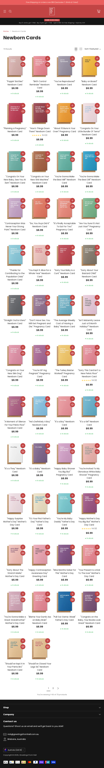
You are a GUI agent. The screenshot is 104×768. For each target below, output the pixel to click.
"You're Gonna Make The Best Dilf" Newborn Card (89, 179)
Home (6, 31)
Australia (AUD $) (15, 750)
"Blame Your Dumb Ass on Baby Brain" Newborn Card (39, 620)
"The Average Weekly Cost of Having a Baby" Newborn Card (64, 323)
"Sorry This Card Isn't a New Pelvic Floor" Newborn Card (89, 373)
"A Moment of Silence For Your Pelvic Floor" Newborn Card (15, 424)
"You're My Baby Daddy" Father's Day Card (64, 521)
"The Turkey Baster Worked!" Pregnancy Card (64, 373)
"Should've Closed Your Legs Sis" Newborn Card (39, 666)
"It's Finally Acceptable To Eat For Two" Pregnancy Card (64, 226)
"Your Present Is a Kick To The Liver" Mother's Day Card (89, 573)
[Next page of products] (58, 688)
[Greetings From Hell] (52, 11)
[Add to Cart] (22, 58)
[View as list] (80, 49)
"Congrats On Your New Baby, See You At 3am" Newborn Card (15, 179)
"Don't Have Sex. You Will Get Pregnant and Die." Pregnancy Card (40, 323)
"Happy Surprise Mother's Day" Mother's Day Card (14, 521)
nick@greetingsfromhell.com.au (23, 734)
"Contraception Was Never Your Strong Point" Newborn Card (14, 226)
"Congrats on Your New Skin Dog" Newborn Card (15, 373)
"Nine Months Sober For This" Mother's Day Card (64, 573)
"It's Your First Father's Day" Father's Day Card (40, 521)
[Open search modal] (10, 11)
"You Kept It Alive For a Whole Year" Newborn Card (39, 273)
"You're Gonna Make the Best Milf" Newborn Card (64, 179)
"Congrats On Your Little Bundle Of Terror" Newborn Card (89, 131)
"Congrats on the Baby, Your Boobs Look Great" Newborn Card (89, 620)
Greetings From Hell (28, 755)
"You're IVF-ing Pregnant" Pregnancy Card (39, 373)
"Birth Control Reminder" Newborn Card (40, 84)
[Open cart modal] (98, 11)
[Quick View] (22, 64)
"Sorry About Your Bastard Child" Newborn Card (89, 273)
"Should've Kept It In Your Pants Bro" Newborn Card (15, 666)
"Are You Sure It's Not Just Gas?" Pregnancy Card (89, 226)
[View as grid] (76, 49)
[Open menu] (4, 11)
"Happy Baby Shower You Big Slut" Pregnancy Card (64, 471)
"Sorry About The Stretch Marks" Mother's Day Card (14, 573)
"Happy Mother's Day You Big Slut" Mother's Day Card (89, 521)
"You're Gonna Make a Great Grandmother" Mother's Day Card (15, 620)
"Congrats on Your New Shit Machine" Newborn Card (39, 179)
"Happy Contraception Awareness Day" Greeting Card (39, 573)
